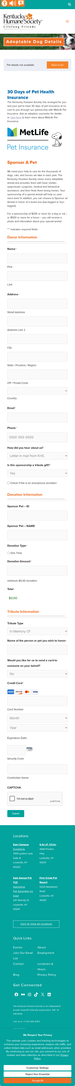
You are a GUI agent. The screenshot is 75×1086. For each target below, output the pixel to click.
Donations (19, 849)
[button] (69, 5)
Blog (16, 975)
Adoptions (19, 886)
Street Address (16, 312)
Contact (18, 964)
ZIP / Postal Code (17, 383)
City (9, 347)
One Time (16, 553)
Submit (15, 813)
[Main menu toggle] (67, 21)
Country (12, 398)
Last (9, 284)
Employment (46, 953)
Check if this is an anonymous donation (33, 483)
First (9, 266)
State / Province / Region (21, 365)
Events (17, 947)
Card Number (15, 709)
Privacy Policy (47, 975)
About (42, 947)
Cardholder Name (18, 777)
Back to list (58, 65)
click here (15, 117)
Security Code (15, 758)
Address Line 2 (16, 330)
